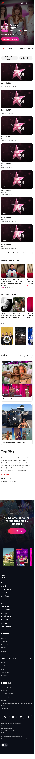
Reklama (4, 690)
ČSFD (12, 28)
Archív (4, 586)
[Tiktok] (28, 717)
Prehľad (3, 48)
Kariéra (3, 700)
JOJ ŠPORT (5, 610)
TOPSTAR (4, 641)
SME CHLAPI (4, 645)
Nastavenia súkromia (7, 728)
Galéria (30, 48)
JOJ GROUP (6, 626)
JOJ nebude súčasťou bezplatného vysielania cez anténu (16, 704)
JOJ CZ (4, 623)
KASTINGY (5, 620)
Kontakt (3, 733)
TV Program (6, 589)
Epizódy (11, 48)
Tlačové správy (6, 687)
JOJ (3, 603)
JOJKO (4, 613)
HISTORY (4, 651)
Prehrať (14, 531)
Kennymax (12, 738)
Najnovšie (25, 58)
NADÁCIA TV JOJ (8, 616)
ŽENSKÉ (3, 638)
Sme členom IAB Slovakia (8, 730)
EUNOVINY (4, 676)
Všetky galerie (25, 356)
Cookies (3, 726)
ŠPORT (3, 669)
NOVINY (3, 663)
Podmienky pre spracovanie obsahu (11, 723)
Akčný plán (4, 708)
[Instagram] (13, 717)
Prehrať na (7, 39)
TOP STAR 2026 (8, 58)
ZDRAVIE (3, 648)
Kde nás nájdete (6, 697)
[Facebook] (5, 717)
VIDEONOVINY (5, 672)
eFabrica (26, 738)
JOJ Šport (5, 596)
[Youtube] (20, 717)
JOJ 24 (4, 593)
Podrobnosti (21, 48)
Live (2, 583)
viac (18, 34)
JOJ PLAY (5, 606)
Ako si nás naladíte (7, 694)
